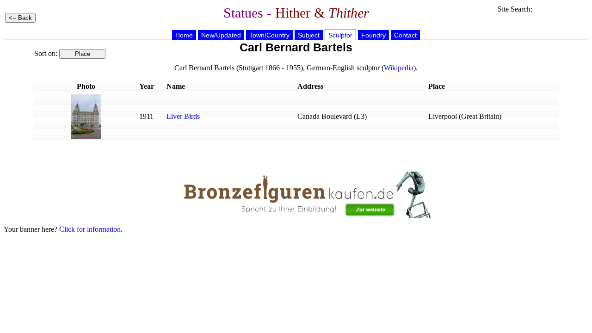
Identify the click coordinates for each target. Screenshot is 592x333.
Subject (309, 35)
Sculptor (340, 35)
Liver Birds (183, 116)
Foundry (373, 35)
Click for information (90, 229)
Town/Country (269, 35)
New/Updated (221, 35)
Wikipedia (398, 68)
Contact (405, 35)
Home (184, 35)
